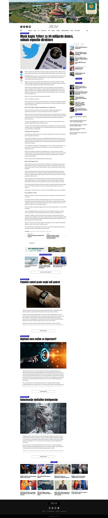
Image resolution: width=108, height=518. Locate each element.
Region (35, 30)
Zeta (38, 30)
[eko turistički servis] (45, 251)
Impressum (58, 511)
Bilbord (71, 30)
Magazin (53, 30)
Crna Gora (30, 30)
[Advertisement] (79, 180)
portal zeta (42, 231)
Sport (49, 30)
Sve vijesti (44, 511)
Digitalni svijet (43, 30)
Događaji (58, 30)
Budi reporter (77, 30)
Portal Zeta (31, 243)
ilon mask (37, 231)
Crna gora (32, 231)
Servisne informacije (65, 30)
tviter (47, 231)
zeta (50, 231)
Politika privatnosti (50, 511)
